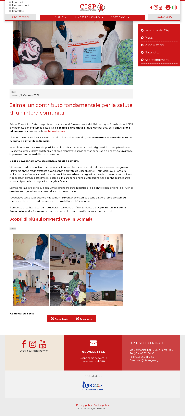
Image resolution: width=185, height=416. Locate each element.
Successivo (85, 319)
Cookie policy (101, 405)
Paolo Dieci (20, 17)
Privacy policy (84, 405)
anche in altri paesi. (55, 131)
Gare (15, 8)
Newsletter (153, 52)
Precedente (61, 319)
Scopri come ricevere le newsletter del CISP (93, 360)
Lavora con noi (20, 5)
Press (149, 37)
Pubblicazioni (154, 45)
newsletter (93, 352)
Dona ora (164, 16)
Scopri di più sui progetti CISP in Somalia (51, 219)
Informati (17, 2)
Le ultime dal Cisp (157, 30)
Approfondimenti (157, 60)
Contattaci (18, 11)
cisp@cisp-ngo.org (147, 360)
